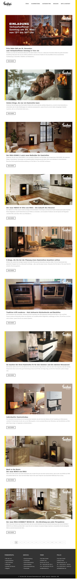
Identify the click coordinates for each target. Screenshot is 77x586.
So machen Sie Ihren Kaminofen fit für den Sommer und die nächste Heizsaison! (38, 365)
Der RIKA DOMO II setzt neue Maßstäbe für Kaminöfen (27, 155)
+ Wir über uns (8, 558)
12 (60, 542)
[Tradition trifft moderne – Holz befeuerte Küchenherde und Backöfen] (38, 294)
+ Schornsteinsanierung (28, 566)
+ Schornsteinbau (27, 564)
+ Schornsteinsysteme (28, 562)
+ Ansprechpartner (9, 560)
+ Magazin (7, 568)
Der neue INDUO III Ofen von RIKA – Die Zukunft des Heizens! (30, 208)
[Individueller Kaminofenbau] (38, 399)
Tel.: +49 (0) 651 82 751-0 (46, 564)
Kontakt (43, 576)
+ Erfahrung (7, 564)
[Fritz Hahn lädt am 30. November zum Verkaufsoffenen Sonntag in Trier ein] (38, 30)
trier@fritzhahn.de (44, 568)
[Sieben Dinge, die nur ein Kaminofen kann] (38, 85)
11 (56, 542)
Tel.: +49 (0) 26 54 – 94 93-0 (64, 564)
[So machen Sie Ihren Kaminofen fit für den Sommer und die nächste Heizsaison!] (38, 346)
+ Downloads (26, 568)
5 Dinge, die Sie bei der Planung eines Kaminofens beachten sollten (33, 260)
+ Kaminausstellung (27, 558)
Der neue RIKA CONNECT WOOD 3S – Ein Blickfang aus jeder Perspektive (35, 522)
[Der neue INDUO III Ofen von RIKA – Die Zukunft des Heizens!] (38, 189)
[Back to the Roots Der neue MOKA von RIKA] (38, 451)
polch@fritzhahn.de (61, 568)
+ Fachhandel (26, 560)
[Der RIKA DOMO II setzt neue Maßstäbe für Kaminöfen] (38, 137)
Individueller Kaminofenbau (17, 417)
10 (52, 542)
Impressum (48, 576)
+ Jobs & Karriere (9, 562)
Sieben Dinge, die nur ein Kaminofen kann (23, 103)
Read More (11, 61)
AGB (58, 576)
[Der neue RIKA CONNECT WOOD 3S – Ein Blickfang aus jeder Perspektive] (38, 503)
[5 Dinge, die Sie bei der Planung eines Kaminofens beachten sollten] (38, 242)
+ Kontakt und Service (10, 566)
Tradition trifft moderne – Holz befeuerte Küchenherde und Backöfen (33, 312)
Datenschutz (53, 576)
